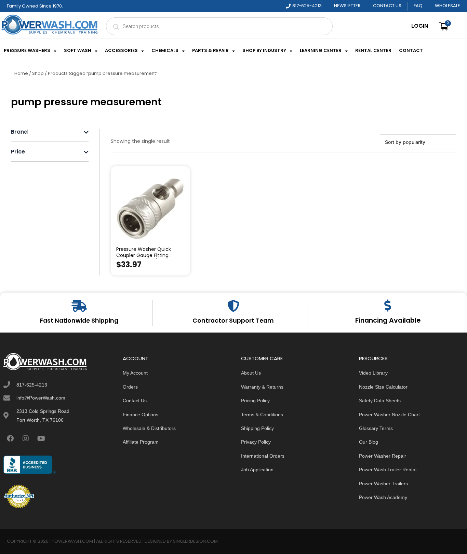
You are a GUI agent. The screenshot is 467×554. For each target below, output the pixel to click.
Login (419, 26)
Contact (411, 51)
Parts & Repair (210, 51)
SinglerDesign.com (195, 541)
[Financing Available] (388, 305)
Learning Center (321, 51)
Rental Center (373, 51)
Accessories (121, 51)
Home (21, 73)
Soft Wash (77, 51)
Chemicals (164, 51)
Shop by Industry (264, 51)
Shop (38, 73)
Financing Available (388, 320)
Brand (19, 132)
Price (18, 152)
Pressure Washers (27, 51)
